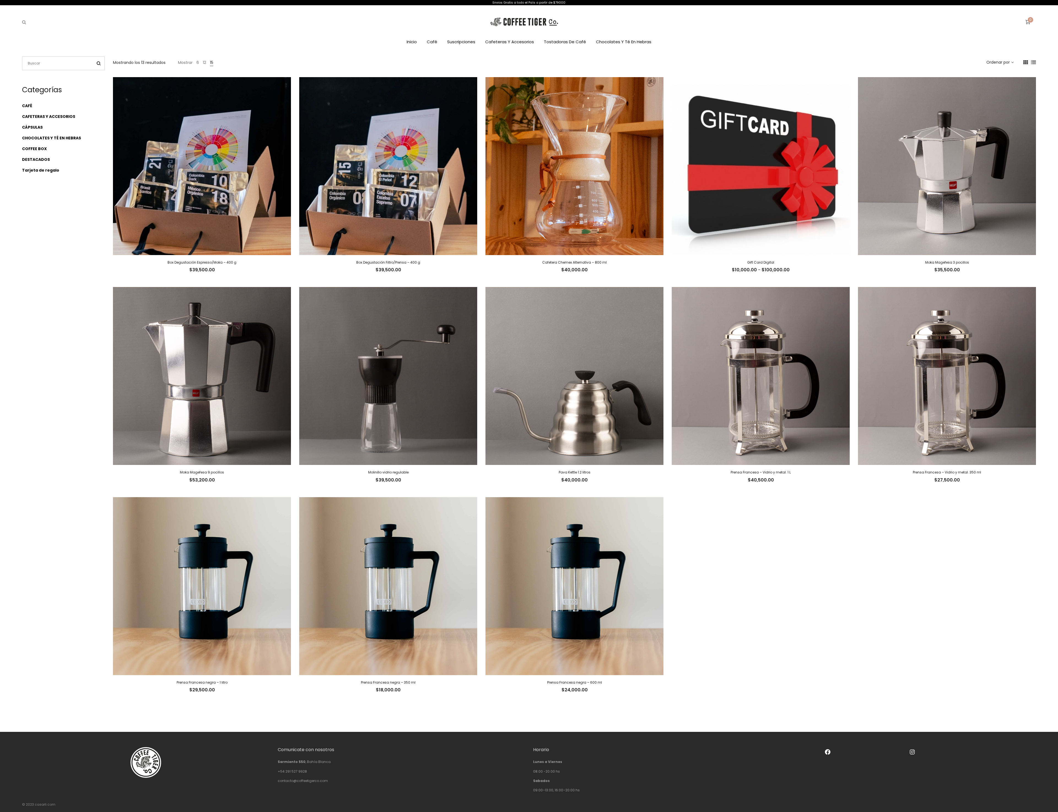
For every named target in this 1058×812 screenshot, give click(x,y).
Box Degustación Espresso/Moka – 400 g (202, 262)
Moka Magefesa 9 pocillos (202, 472)
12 (204, 62)
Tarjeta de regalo (40, 170)
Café (432, 42)
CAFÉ (27, 106)
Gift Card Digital (760, 262)
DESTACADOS (36, 159)
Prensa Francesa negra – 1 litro (202, 682)
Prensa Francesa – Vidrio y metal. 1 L (761, 472)
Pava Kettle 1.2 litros (574, 472)
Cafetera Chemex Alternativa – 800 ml (574, 262)
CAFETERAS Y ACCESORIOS (48, 116)
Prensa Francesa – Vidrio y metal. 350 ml (947, 472)
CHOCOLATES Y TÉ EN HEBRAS (51, 138)
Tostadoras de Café (565, 42)
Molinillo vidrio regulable (388, 472)
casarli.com (45, 804)
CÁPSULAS (32, 127)
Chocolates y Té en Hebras (623, 42)
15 (211, 62)
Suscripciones (461, 42)
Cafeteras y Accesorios (509, 42)
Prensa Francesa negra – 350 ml (388, 682)
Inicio (412, 42)
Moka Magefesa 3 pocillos (947, 262)
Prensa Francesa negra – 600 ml (574, 682)
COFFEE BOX (34, 148)
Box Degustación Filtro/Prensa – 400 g (388, 262)
